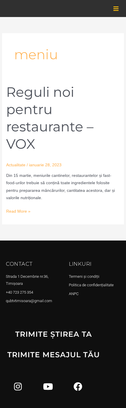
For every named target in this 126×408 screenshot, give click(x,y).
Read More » (18, 211)
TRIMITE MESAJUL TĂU (53, 354)
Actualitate (15, 165)
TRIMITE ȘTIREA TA (53, 334)
